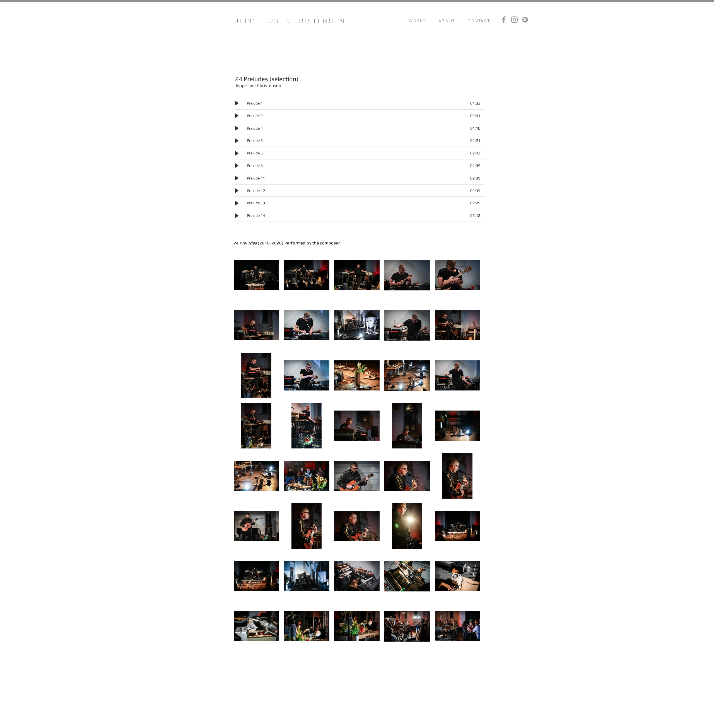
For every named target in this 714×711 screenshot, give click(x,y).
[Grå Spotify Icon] (525, 19)
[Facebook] (504, 19)
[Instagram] (514, 19)
